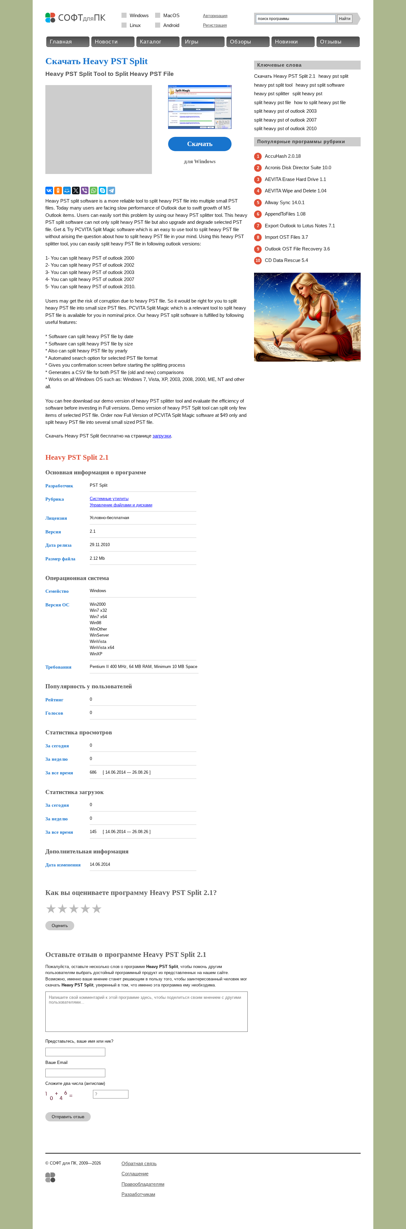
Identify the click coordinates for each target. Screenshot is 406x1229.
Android (171, 25)
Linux (135, 25)
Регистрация (215, 25)
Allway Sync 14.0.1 (284, 202)
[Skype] (102, 190)
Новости (106, 42)
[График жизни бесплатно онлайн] (307, 360)
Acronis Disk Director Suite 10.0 (298, 167)
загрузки (162, 435)
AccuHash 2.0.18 (283, 156)
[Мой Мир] (67, 190)
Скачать (200, 144)
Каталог (150, 42)
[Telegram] (111, 190)
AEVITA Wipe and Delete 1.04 (295, 190)
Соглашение (134, 1173)
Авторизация (215, 15)
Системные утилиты (109, 498)
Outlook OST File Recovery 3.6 (297, 248)
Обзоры (240, 42)
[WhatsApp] (93, 190)
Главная (61, 42)
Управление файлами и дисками (121, 505)
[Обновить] (69, 1104)
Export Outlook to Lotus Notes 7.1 (300, 225)
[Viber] (84, 190)
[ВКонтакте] (49, 190)
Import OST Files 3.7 (286, 237)
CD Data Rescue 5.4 (286, 260)
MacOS (171, 15)
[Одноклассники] (58, 190)
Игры (192, 42)
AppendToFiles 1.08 (285, 214)
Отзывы (331, 42)
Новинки (286, 42)
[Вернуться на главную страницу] (77, 21)
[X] (76, 190)
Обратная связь (139, 1163)
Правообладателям (142, 1184)
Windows (139, 15)
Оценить (60, 925)
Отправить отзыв (68, 1116)
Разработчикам (138, 1194)
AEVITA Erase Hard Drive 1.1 (295, 179)
